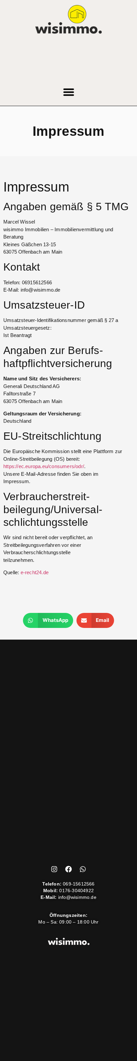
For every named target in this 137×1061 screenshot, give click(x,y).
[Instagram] (54, 869)
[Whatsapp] (82, 869)
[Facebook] (68, 869)
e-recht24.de (35, 572)
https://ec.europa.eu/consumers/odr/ (43, 466)
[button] (68, 92)
